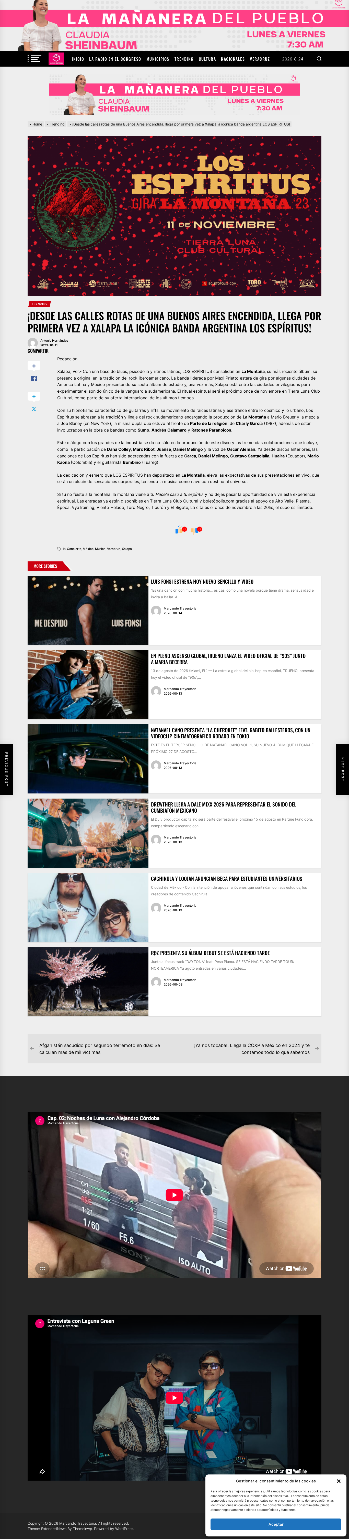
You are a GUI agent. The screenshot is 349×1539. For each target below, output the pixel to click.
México (88, 549)
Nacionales (233, 58)
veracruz (113, 549)
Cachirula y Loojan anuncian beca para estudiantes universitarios (226, 878)
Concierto (74, 549)
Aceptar (276, 1524)
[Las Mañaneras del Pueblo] (174, 94)
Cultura (207, 58)
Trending (184, 58)
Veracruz (260, 58)
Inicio (78, 58)
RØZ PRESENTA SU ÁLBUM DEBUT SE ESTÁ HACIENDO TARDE (210, 953)
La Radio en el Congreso (115, 58)
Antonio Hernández (54, 340)
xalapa (127, 549)
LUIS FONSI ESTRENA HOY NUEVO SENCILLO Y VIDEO (202, 581)
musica (100, 549)
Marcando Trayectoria (180, 608)
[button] (338, 1481)
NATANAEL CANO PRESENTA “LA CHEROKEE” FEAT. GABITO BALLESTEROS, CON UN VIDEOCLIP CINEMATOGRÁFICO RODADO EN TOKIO (230, 733)
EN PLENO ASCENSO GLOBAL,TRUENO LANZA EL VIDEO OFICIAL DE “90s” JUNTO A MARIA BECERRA (228, 659)
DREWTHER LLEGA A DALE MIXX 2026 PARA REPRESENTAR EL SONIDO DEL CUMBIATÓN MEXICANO (223, 807)
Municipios (157, 58)
